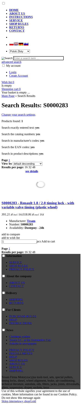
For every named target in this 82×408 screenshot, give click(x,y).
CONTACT (16, 286)
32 (29, 167)
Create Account (18, 75)
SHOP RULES (18, 265)
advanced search (11, 61)
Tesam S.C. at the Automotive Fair (30, 340)
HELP (13, 319)
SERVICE (15, 262)
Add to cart (48, 241)
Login (12, 72)
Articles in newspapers (22, 343)
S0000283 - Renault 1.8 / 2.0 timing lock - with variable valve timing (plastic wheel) (38, 205)
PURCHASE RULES (22, 316)
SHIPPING (16, 299)
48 (33, 167)
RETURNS (16, 303)
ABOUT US (17, 282)
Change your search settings (18, 114)
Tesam (31, 221)
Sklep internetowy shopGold (19, 401)
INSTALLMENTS (20, 353)
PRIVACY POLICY (21, 269)
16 (26, 167)
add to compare (11, 234)
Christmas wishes (19, 336)
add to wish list (11, 237)
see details (31, 171)
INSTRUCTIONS (20, 323)
